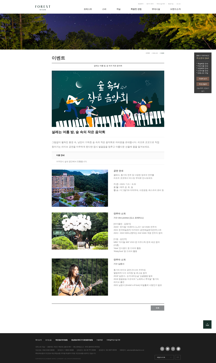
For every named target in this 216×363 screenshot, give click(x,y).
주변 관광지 (203, 84)
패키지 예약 (150, 4)
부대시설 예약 (161, 4)
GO (178, 357)
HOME (148, 53)
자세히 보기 (203, 79)
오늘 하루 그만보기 (203, 88)
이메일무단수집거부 (113, 340)
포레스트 (155, 53)
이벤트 (162, 53)
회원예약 (140, 4)
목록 (157, 308)
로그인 (179, 4)
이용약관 (100, 340)
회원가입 (170, 4)
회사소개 (38, 340)
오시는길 (48, 340)
